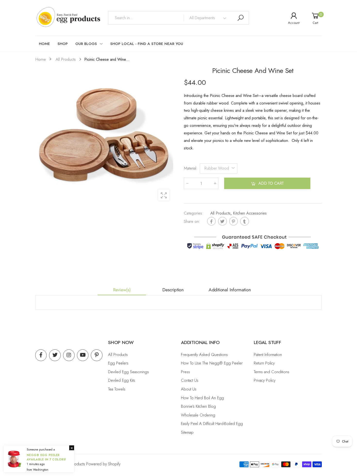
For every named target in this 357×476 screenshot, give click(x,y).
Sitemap (187, 432)
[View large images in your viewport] (164, 195)
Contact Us (189, 380)
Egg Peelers (118, 363)
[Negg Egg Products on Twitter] (54, 355)
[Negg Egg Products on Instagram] (69, 355)
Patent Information (268, 354)
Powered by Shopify (103, 464)
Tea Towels (116, 389)
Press (185, 372)
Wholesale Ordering (198, 415)
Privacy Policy (264, 380)
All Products (220, 213)
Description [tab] (173, 289)
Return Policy (264, 363)
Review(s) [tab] (122, 289)
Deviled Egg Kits (121, 380)
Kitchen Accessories (250, 213)
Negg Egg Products (68, 464)
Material (190, 168)
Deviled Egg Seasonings (128, 372)
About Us (188, 389)
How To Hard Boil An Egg (202, 398)
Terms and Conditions (271, 372)
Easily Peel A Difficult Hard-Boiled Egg (212, 423)
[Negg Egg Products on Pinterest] (96, 355)
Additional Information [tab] (230, 289)
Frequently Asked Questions (204, 354)
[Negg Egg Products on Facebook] (41, 355)
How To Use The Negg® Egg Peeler (212, 363)
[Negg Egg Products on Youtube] (82, 355)
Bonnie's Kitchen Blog (198, 406)
